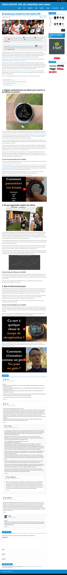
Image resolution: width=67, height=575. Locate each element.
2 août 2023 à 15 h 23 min (11, 380)
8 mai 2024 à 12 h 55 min (11, 499)
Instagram (12, 39)
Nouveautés (42, 8)
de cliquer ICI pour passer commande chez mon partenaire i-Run (22, 46)
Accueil (19, 8)
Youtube (26, 38)
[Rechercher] (63, 30)
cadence (36, 293)
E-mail (3, 554)
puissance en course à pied (32, 171)
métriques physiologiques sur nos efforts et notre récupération (14, 60)
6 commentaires (43, 17)
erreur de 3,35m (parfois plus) (35, 136)
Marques (48, 8)
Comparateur (30, 8)
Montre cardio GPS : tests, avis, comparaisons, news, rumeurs (26, 4)
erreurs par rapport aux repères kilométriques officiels (18, 149)
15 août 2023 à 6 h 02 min (11, 405)
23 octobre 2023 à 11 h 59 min (13, 427)
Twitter (27, 39)
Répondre (5, 399)
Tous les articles (55, 8)
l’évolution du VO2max (29, 293)
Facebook (38, 38)
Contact (62, 8)
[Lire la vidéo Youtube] (24, 189)
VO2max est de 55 (29, 236)
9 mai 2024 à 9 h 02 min (12, 517)
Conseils (9, 17)
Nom (3, 549)
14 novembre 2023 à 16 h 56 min (15, 478)
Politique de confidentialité (7, 571)
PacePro (32, 65)
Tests (24, 8)
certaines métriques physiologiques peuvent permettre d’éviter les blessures (20, 70)
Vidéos (36, 8)
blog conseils (6, 17)
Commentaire (5, 537)
